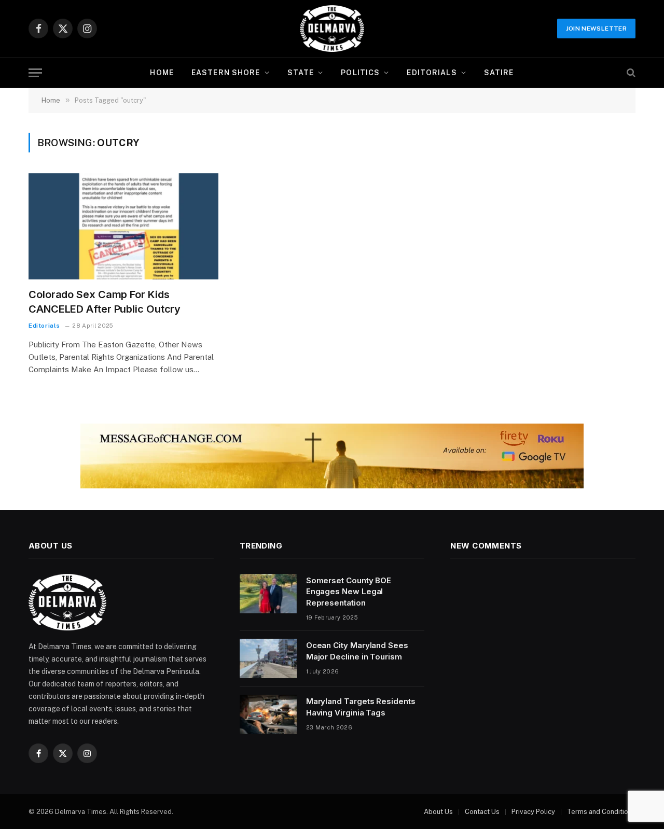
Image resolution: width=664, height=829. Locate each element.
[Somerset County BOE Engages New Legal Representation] (268, 593)
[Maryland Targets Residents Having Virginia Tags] (268, 714)
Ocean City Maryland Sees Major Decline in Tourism (357, 650)
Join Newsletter (596, 28)
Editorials (432, 72)
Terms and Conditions (601, 812)
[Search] (630, 73)
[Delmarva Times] (332, 28)
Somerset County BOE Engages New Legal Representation (349, 591)
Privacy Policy (533, 812)
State (300, 72)
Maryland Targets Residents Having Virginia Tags (361, 706)
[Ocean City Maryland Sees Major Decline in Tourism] (268, 658)
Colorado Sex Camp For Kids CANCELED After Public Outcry (105, 301)
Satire (499, 72)
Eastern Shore (225, 72)
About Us (438, 812)
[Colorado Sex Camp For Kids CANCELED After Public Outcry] (123, 226)
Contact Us (482, 812)
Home (161, 72)
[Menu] (35, 73)
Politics (360, 72)
